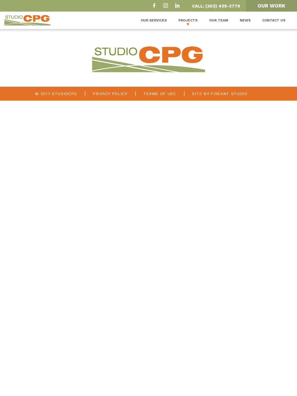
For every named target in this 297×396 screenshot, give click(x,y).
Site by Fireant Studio (219, 93)
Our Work (271, 6)
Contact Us (273, 20)
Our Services (154, 20)
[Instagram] (165, 6)
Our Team (218, 20)
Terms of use (159, 93)
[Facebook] (154, 6)
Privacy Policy (110, 93)
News (245, 20)
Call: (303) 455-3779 (216, 6)
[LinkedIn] (177, 6)
